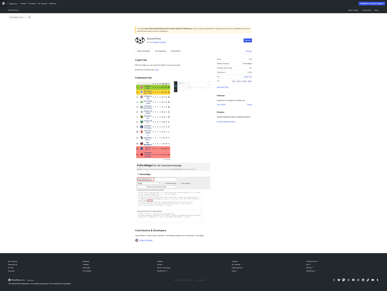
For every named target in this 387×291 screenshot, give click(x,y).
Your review (221, 104)
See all (249, 104)
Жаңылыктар (12, 264)
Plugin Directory (13, 10)
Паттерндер (87, 271)
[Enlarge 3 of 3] (208, 165)
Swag (234, 271)
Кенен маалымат (143, 51)
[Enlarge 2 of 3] (208, 84)
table (249, 81)
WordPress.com (312, 261)
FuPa (157, 70)
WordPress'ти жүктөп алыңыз (371, 3)
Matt (308, 264)
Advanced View (223, 87)
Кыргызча (30, 280)
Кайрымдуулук (238, 268)
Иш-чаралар (236, 264)
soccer (244, 81)
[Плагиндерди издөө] (29, 17)
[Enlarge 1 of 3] (170, 84)
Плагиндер (86, 268)
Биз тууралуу (12, 261)
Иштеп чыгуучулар (163, 268)
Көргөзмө (86, 261)
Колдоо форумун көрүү (226, 121)
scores (238, 81)
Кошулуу (235, 261)
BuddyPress (311, 271)
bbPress (310, 268)
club (233, 81)
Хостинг (11, 268)
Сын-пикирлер (160, 51)
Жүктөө (248, 40)
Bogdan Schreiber (159, 42)
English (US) (248, 76)
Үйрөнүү (160, 261)
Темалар (86, 264)
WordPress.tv (162, 271)
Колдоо (249, 51)
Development (176, 51)
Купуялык (11, 271)
